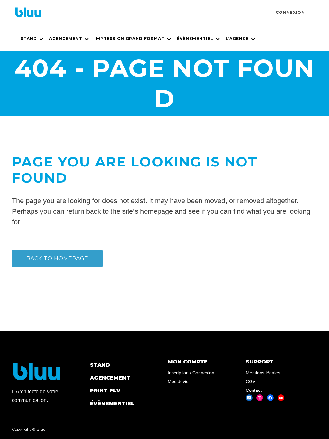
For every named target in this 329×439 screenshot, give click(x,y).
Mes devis (178, 381)
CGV (250, 381)
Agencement (110, 378)
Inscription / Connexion (191, 373)
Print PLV (105, 391)
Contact (254, 390)
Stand (100, 365)
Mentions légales (263, 373)
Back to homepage (57, 258)
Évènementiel (112, 403)
